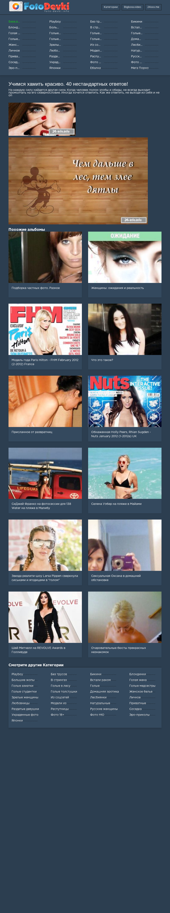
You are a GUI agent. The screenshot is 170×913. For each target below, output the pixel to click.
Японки (17, 720)
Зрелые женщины (25, 697)
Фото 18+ (57, 715)
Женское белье (140, 691)
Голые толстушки (64, 691)
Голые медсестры (142, 686)
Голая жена (138, 680)
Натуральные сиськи (100, 704)
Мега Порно (140, 68)
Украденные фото (25, 715)
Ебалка (95, 68)
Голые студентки (24, 691)
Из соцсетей (60, 697)
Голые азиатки (22, 686)
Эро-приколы (139, 715)
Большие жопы (23, 680)
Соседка (135, 709)
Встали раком (100, 680)
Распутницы (60, 709)
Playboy (17, 674)
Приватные (137, 703)
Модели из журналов (58, 704)
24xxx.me (153, 7)
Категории (111, 7)
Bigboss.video (132, 7)
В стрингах (59, 680)
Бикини (95, 674)
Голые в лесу (60, 686)
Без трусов (59, 674)
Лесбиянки (98, 697)
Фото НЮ (97, 715)
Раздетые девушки (25, 709)
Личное (135, 697)
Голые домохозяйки (100, 687)
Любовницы (21, 703)
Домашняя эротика (104, 691)
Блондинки (137, 674)
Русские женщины (104, 709)
